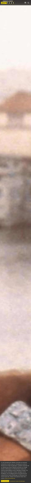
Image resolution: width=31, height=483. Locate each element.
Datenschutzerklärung (10, 478)
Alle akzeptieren (5, 481)
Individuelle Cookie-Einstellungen (17, 481)
